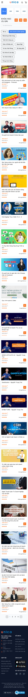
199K (17, 11)
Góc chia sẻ (18, 646)
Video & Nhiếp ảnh (8, 44)
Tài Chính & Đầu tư (8, 56)
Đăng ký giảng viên (6, 661)
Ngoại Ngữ (20, 44)
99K (10, 11)
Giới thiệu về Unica (19, 639)
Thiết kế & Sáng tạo (8, 40)
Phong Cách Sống (8, 61)
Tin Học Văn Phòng (8, 48)
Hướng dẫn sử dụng (20, 641)
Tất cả (4, 11)
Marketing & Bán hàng (9, 35)
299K (24, 11)
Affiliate (3, 673)
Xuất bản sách (4, 671)
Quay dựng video (5, 668)
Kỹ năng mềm (20, 48)
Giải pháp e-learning (6, 663)
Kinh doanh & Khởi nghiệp (17, 31)
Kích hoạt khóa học (20, 644)
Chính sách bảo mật (20, 651)
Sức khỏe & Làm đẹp (8, 52)
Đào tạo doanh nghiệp (6, 666)
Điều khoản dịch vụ (20, 649)
